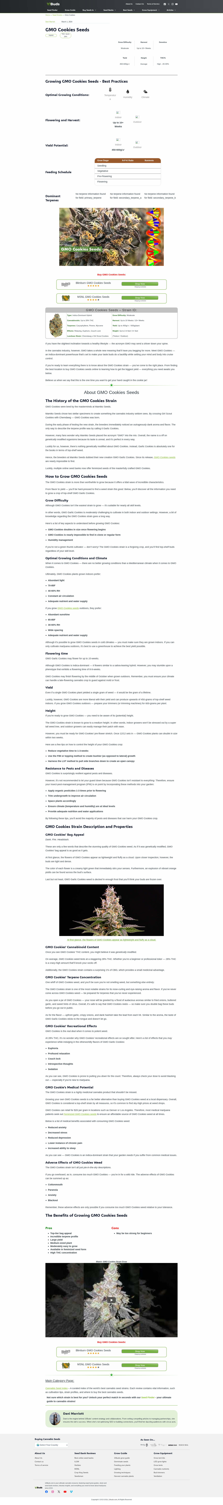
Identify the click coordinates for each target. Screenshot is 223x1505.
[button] (95, 10)
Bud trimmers (159, 1472)
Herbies (77, 1465)
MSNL (76, 1469)
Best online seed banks (83, 1458)
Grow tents (158, 1465)
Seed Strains (57, 15)
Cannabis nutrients (161, 1469)
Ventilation (158, 1476)
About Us (38, 1458)
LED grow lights (160, 1462)
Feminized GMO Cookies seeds (80, 1114)
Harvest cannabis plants (124, 1476)
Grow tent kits (159, 1458)
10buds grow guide (122, 1458)
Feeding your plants (122, 1465)
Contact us (39, 1462)
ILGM (76, 1462)
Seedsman (78, 1476)
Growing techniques (122, 1472)
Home (47, 15)
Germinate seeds (121, 1462)
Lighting (117, 1469)
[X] (169, 4)
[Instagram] (172, 4)
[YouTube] (176, 4)
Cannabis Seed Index (56, 1388)
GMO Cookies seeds (164, 457)
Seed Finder (148, 1397)
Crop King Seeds (81, 1472)
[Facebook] (165, 4)
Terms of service (41, 1465)
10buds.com (113, 1499)
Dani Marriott (50, 22)
